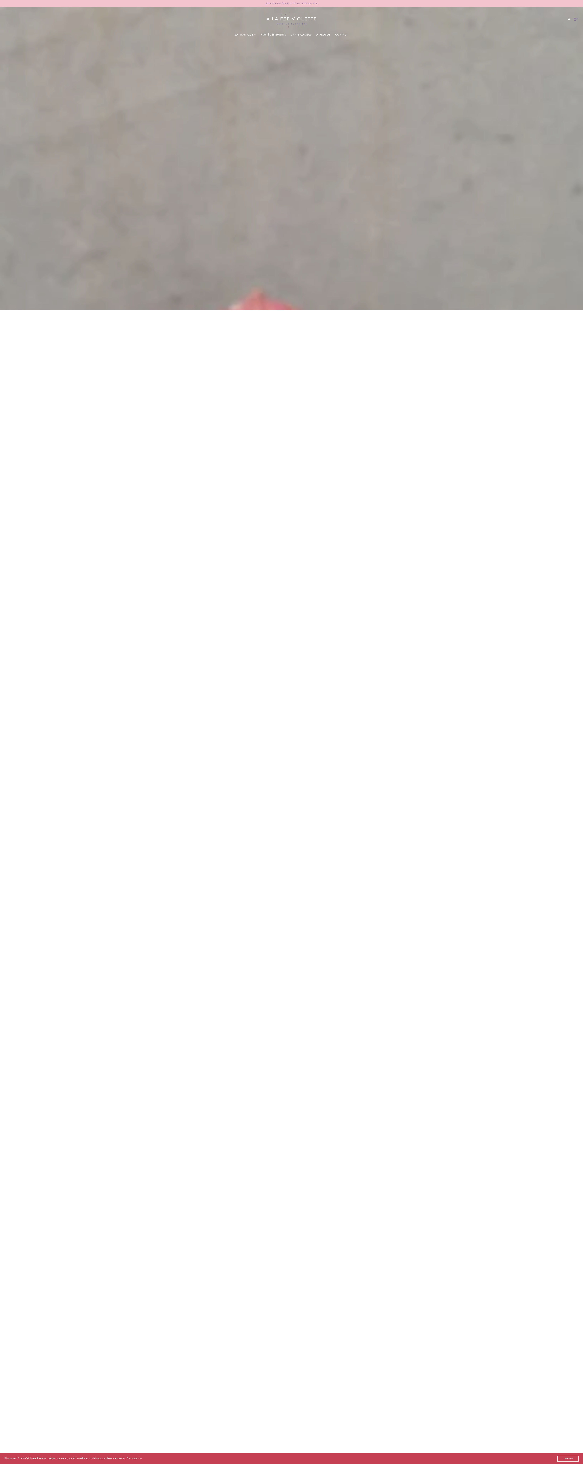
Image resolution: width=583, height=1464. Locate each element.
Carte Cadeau (301, 34)
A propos (323, 34)
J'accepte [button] (568, 1458)
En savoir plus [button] (134, 1458)
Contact (341, 34)
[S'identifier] (569, 19)
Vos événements (273, 34)
